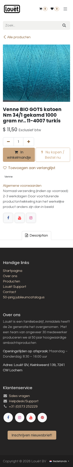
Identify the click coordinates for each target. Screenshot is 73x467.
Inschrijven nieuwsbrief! (32, 435)
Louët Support (14, 287)
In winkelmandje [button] (19, 155)
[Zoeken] (64, 25)
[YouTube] (19, 218)
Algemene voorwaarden (22, 186)
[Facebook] (8, 218)
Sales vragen (19, 396)
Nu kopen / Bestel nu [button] (54, 155)
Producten (11, 281)
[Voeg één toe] (28, 141)
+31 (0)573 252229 (23, 406)
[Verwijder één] (8, 141)
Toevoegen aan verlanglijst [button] (31, 167)
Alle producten (19, 37)
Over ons (10, 276)
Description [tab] (38, 235)
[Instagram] (31, 218)
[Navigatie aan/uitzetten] (65, 9)
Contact (9, 292)
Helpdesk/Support (24, 401)
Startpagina (12, 271)
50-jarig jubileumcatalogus (24, 297)
